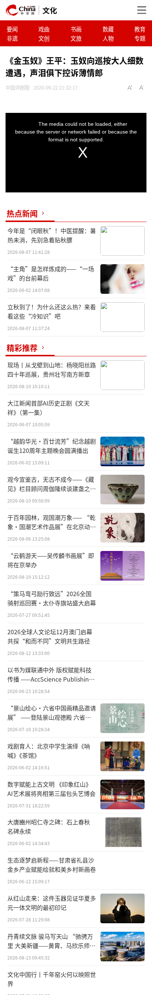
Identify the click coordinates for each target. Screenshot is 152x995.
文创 (43, 38)
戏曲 (43, 29)
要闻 (12, 29)
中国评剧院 (18, 87)
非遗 (12, 38)
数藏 (108, 29)
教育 (139, 29)
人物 (108, 38)
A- (141, 88)
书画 (76, 29)
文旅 (76, 38)
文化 (49, 10)
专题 (139, 38)
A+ (130, 88)
